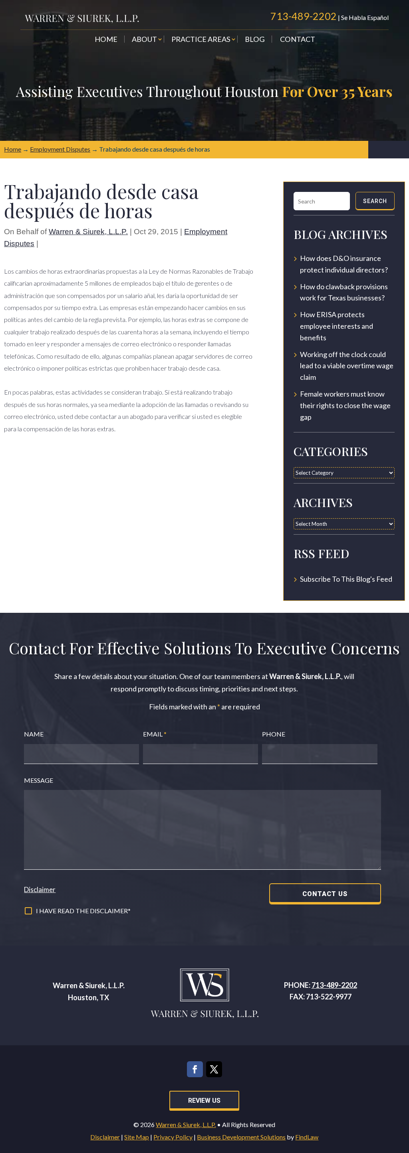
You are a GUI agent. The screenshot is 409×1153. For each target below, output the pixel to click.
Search (375, 201)
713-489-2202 (303, 16)
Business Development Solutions (241, 1137)
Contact (297, 39)
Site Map (136, 1137)
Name (34, 734)
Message (38, 780)
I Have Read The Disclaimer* (83, 910)
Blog (255, 39)
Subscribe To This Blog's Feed (346, 579)
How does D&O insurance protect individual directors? (344, 264)
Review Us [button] (204, 1100)
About (144, 39)
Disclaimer (40, 889)
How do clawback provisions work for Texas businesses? (344, 292)
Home (106, 39)
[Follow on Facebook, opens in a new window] (195, 1069)
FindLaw (306, 1137)
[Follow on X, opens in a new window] (214, 1069)
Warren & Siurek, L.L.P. (88, 231)
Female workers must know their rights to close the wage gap (345, 405)
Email (155, 734)
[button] (401, 1095)
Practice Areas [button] (200, 39)
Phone (273, 734)
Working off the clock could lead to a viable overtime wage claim (346, 366)
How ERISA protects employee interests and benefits (336, 326)
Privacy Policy (173, 1137)
